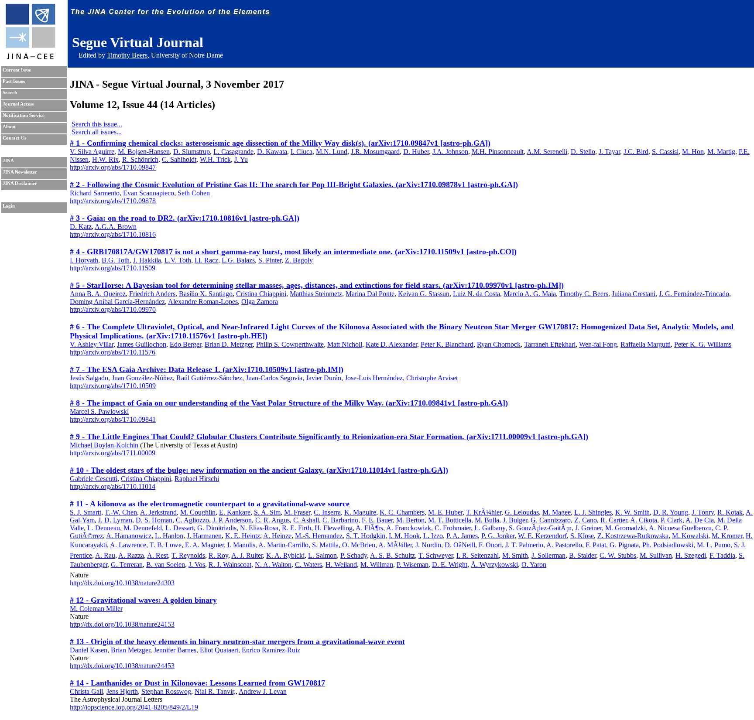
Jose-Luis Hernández (374, 378)
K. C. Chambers (402, 512)
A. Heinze (277, 535)
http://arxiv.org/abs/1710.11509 (112, 268)
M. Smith (515, 555)
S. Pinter (269, 260)
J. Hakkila (147, 260)
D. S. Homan (154, 520)
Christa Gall (86, 691)
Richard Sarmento (95, 193)
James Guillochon (141, 344)
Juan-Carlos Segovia (274, 378)
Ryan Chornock (499, 344)
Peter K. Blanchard (447, 344)
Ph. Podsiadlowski (667, 545)
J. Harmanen (204, 535)
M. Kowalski (690, 535)
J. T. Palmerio (524, 545)
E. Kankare (234, 512)
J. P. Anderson (232, 520)
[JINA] (30, 57)
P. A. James (462, 535)
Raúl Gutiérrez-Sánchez (209, 378)
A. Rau (105, 555)
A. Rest (157, 555)
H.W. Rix (105, 159)
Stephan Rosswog (166, 691)
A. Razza (131, 555)
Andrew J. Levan (263, 691)
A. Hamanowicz (128, 535)
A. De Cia (699, 520)
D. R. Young (670, 512)
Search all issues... (97, 132)
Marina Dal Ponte (370, 293)
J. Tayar (609, 151)
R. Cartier (613, 520)
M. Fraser (297, 512)
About (9, 126)
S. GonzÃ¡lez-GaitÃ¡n (540, 528)
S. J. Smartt (85, 512)
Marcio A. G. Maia (530, 293)
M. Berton (410, 520)
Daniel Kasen (88, 650)
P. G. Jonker (497, 535)
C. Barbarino (340, 520)
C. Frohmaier (453, 528)
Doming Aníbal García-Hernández (117, 301)
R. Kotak (730, 512)
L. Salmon (322, 555)
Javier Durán (323, 378)
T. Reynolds (188, 555)
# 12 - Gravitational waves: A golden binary (143, 600)
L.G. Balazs (238, 260)
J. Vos (196, 564)
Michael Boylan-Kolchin (104, 445)
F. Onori (490, 545)
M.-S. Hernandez (319, 535)
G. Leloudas (522, 512)
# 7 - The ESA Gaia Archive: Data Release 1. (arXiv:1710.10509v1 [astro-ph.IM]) (206, 369)
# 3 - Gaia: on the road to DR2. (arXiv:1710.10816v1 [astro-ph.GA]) (184, 218)
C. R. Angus (272, 520)
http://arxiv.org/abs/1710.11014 (112, 486)
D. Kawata (272, 151)
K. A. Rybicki (285, 555)
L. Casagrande (233, 151)
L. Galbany (489, 528)
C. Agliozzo (192, 520)
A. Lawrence (128, 545)
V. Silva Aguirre (92, 151)
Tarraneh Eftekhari (550, 344)
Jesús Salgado (89, 378)
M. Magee (556, 512)
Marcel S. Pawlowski (99, 411)
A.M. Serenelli (547, 151)
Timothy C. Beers (583, 293)
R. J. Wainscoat (230, 564)
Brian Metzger (130, 650)
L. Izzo (433, 535)
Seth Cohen (194, 193)
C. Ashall (306, 520)
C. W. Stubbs (618, 555)
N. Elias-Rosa (259, 528)
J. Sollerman (548, 555)
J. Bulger (515, 520)
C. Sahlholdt (179, 159)
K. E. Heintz (242, 535)
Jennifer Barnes (175, 650)
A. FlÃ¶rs (369, 528)
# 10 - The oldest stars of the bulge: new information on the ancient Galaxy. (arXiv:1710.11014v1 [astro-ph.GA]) (259, 470)
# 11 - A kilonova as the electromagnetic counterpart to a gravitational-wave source (210, 503)
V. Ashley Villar (91, 344)
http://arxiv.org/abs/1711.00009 (112, 453)
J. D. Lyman (115, 520)
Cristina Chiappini (261, 293)
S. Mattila (325, 545)
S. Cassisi (665, 151)
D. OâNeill (460, 545)
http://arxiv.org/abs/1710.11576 (112, 352)
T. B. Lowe (166, 545)
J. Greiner (588, 528)
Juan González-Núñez (142, 378)
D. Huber (416, 151)
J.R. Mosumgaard (375, 151)
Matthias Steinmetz (316, 293)
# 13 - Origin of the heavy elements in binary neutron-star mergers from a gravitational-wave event (237, 641)
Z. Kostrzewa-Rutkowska (632, 535)
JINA (8, 160)
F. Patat (596, 545)
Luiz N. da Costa (476, 293)
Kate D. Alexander (391, 344)
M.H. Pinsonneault (498, 151)
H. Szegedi (690, 555)
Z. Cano (585, 520)
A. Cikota (643, 520)
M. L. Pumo (713, 545)
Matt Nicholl (344, 344)
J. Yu (241, 159)
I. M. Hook (404, 535)
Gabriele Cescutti (93, 478)
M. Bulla (487, 520)
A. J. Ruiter (247, 555)
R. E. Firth (296, 528)
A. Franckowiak (408, 528)
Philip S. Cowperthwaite (290, 344)
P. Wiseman (412, 564)
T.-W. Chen (121, 512)
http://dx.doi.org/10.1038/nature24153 (122, 624)
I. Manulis (241, 545)
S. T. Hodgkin (365, 535)
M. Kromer (727, 535)
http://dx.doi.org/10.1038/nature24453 (122, 665)
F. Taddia (722, 555)
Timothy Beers (127, 55)
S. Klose (582, 535)
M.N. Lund (331, 151)
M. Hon (693, 151)
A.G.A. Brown (116, 226)
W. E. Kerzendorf (542, 535)
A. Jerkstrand (158, 512)
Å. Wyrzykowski (494, 564)
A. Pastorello (564, 545)
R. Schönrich (140, 159)
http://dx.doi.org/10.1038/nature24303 (122, 583)
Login (9, 206)
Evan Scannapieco (148, 193)
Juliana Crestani (633, 293)
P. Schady (353, 555)
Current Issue (17, 70)
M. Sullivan (656, 555)
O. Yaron (533, 564)
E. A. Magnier (204, 545)
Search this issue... (97, 124)
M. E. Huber (445, 512)
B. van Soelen (165, 564)
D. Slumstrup (191, 151)
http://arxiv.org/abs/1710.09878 (113, 201)
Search (10, 92)
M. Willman (376, 564)
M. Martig (721, 151)
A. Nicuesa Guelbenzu (680, 528)
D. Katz (81, 226)
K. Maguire (360, 512)
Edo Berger (185, 344)
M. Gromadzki (625, 528)
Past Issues (14, 81)
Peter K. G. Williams (702, 344)
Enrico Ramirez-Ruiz (271, 650)
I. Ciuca (301, 151)
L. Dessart (179, 528)
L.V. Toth (178, 260)
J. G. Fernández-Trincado (694, 293)
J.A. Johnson (450, 151)
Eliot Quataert (219, 650)
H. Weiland (341, 564)
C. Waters (308, 564)
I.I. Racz (206, 260)
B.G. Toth (116, 260)
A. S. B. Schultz (392, 555)
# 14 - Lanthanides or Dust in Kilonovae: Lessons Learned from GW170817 (197, 683)
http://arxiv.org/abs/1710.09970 (113, 309)
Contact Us (14, 138)
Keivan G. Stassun (423, 293)
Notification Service (24, 115)
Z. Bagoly (299, 260)
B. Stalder (582, 555)
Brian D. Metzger (229, 344)
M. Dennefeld (142, 528)
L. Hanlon (169, 535)
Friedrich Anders (152, 293)
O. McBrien (358, 545)
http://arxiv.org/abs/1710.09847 (113, 167)
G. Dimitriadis (216, 528)
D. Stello (583, 151)
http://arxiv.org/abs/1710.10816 (113, 234)
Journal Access (18, 104)
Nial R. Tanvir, (215, 691)
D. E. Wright (449, 564)
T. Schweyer (435, 555)
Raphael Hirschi (197, 478)
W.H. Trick (215, 159)
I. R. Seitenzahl (477, 555)
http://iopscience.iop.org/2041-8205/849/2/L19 (134, 707)
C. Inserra (327, 512)
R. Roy (218, 555)
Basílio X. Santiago (206, 293)
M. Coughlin (198, 512)
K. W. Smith (632, 512)
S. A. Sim (267, 512)
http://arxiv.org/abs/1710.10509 (113, 385)
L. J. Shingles (593, 512)
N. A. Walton (273, 564)
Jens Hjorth (122, 691)
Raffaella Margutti (645, 344)
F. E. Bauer (377, 520)
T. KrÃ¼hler (483, 512)
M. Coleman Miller (96, 608)
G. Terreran (127, 564)
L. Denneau (103, 528)
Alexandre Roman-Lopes (203, 301)
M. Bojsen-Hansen (144, 151)
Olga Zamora (259, 301)
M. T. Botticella (449, 520)
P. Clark (671, 520)
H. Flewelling (334, 528)
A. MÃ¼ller (395, 545)
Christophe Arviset (432, 378)
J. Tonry (703, 512)
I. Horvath (84, 260)
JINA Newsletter (20, 172)
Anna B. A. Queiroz (98, 293)
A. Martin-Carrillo (283, 545)
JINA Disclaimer (20, 183)
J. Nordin (428, 545)
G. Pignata (624, 545)
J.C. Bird (636, 151)
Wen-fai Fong (598, 344)
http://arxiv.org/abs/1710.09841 (113, 419)
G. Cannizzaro (551, 520)
